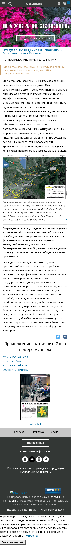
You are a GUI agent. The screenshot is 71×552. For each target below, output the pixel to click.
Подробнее (31, 535)
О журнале (34, 4)
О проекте (19, 432)
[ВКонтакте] (65, 337)
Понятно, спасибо (12, 542)
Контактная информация (35, 451)
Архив (54, 432)
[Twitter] (58, 337)
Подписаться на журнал (35, 38)
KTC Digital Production (52, 509)
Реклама (38, 432)
